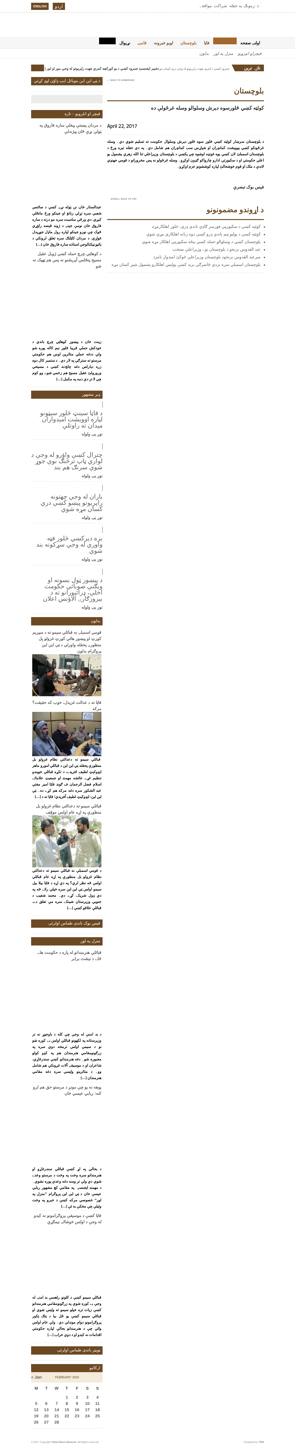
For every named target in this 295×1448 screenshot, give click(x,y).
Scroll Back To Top (122, 199)
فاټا (206, 43)
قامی (142, 43)
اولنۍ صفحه (250, 43)
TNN (261, 1442)
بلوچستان (188, 43)
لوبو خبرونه (163, 43)
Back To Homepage (121, 80)
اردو (59, 6)
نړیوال (124, 43)
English (40, 6)
